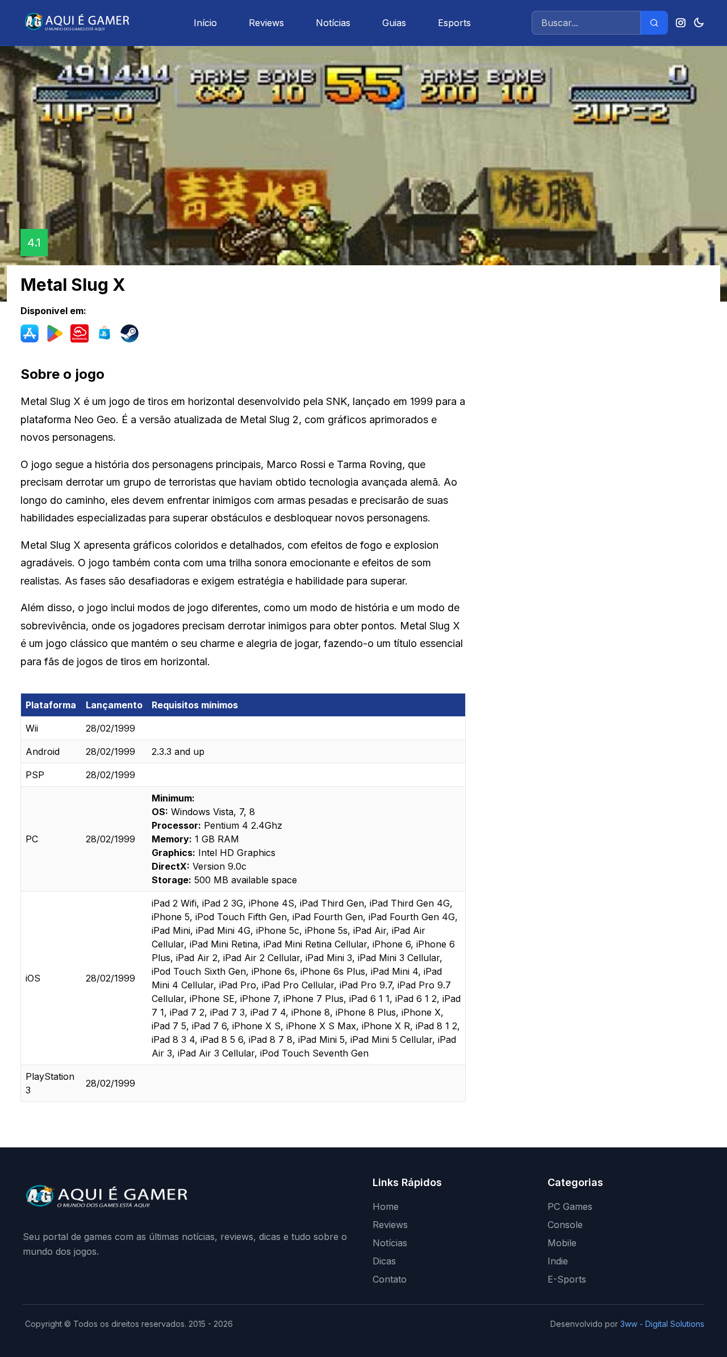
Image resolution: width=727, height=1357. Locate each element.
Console (565, 1224)
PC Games (570, 1206)
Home (386, 1206)
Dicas (384, 1261)
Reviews (266, 22)
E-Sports (567, 1279)
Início (205, 22)
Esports (454, 22)
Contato (390, 1279)
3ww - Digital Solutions (662, 1324)
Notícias (333, 22)
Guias (394, 22)
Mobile (562, 1243)
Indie (558, 1261)
